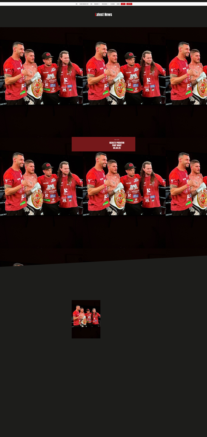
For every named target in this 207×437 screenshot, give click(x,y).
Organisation (96, 3)
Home (76, 3)
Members (118, 3)
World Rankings (104, 3)
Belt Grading (113, 3)
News (91, 3)
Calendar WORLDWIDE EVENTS (84, 3)
